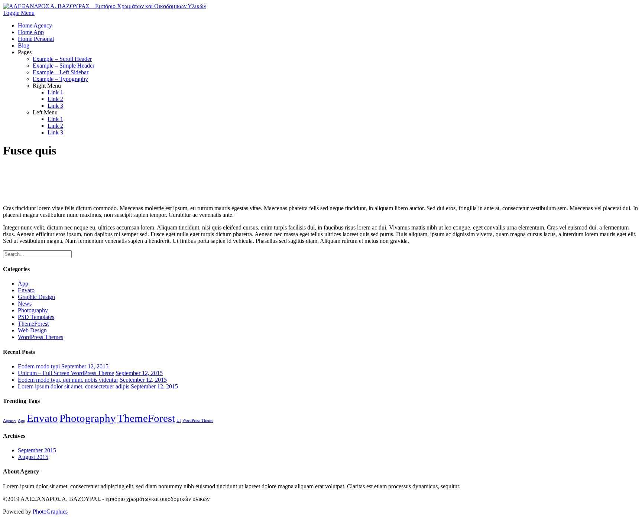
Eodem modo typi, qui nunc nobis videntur (68, 380)
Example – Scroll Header (62, 59)
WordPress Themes (40, 337)
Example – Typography (60, 79)
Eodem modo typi (39, 366)
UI (178, 421)
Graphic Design (36, 297)
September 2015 (37, 450)
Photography (33, 310)
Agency (9, 421)
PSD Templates (36, 317)
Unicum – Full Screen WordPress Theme (66, 373)
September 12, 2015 (84, 366)
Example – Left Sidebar (60, 72)
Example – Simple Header (63, 65)
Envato (26, 290)
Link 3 (55, 105)
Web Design (32, 330)
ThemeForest (33, 323)
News (25, 303)
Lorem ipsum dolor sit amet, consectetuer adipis (73, 386)
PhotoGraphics (50, 511)
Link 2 (55, 99)
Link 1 (55, 92)
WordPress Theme (197, 421)
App (23, 283)
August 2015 (33, 457)
